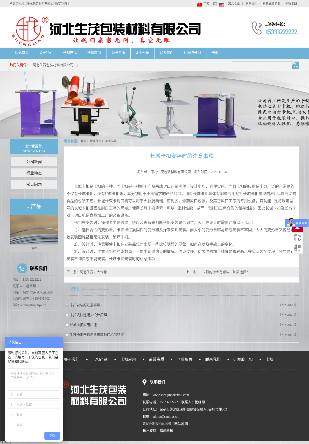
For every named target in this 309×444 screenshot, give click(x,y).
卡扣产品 (70, 53)
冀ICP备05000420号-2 (158, 424)
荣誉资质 (118, 53)
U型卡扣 (112, 194)
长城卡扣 (82, 186)
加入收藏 (234, 3)
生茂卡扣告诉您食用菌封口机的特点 (97, 335)
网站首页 (21, 53)
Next (55, 233)
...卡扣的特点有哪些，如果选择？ (224, 272)
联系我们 (251, 3)
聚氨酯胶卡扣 (271, 3)
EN (215, 3)
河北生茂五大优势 (93, 272)
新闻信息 (95, 141)
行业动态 (34, 173)
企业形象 (142, 53)
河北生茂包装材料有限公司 (53, 65)
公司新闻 (34, 162)
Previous (12, 233)
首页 (84, 141)
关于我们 (46, 53)
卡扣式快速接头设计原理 (88, 315)
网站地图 (291, 3)
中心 (297, 237)
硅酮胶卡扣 (192, 53)
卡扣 (214, 53)
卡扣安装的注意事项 (85, 305)
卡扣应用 (94, 53)
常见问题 (34, 184)
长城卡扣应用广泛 (83, 325)
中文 (206, 3)
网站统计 (6, 442)
